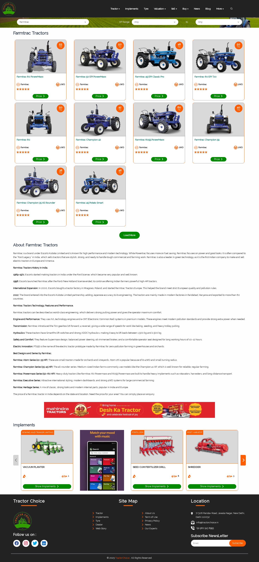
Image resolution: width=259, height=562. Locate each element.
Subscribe (237, 543)
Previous (15, 460)
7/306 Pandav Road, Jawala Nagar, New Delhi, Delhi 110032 (220, 515)
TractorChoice (122, 558)
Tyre (146, 8)
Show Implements (45, 486)
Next (243, 460)
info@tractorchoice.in (207, 522)
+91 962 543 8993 (205, 528)
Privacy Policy (152, 520)
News (197, 8)
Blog (208, 8)
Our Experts (151, 528)
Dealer (99, 524)
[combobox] (53, 22)
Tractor (99, 513)
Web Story (101, 528)
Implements (131, 8)
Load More (129, 235)
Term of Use (151, 517)
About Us (150, 513)
